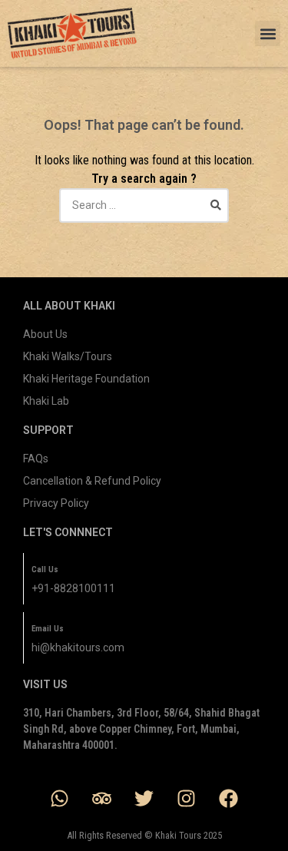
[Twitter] (144, 798)
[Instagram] (186, 798)
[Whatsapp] (60, 798)
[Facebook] (229, 798)
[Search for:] (144, 205)
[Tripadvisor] (102, 798)
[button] (267, 33)
